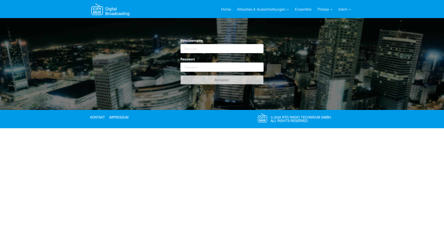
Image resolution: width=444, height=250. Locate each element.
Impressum (119, 117)
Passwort (187, 59)
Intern (343, 9)
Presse (324, 9)
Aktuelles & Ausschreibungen (262, 9)
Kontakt (97, 117)
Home (226, 9)
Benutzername (191, 40)
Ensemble (303, 9)
